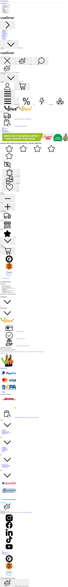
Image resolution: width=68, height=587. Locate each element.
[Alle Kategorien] (7, 94)
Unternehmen (4, 429)
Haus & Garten (4, 31)
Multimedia (4, 30)
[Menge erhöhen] (7, 198)
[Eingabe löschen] (7, 61)
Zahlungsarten (4, 447)
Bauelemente (4, 35)
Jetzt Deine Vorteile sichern (4, 353)
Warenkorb (4, 10)
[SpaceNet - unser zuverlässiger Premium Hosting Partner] (9, 486)
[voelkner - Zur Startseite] (7, 20)
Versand (3, 194)
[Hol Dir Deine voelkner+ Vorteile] (18, 111)
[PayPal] (9, 376)
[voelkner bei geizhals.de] (9, 493)
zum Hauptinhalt (4, 6)
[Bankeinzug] (9, 390)
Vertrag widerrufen (5, 467)
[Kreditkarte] (9, 383)
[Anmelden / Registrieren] (7, 89)
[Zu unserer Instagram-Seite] (9, 521)
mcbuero (1, 229)
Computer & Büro (5, 29)
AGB (3, 551)
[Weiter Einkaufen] (7, 25)
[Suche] (41, 61)
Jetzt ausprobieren (3, 73)
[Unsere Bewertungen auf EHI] (9, 269)
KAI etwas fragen (3, 513)
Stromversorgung (4, 33)
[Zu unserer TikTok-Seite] (9, 542)
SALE (3, 37)
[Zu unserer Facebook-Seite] (9, 528)
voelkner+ (3, 430)
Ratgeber (3, 451)
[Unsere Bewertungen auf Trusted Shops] (9, 262)
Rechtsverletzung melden (6, 466)
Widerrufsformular (5, 449)
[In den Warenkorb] (7, 251)
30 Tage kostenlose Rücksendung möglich (20, 126)
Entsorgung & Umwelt (5, 278)
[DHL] (9, 402)
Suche (3, 8)
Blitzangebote (51, 104)
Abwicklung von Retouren (6, 465)
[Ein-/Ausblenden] (7, 241)
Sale (34, 104)
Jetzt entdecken (29, 512)
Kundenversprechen (5, 433)
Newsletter (3, 450)
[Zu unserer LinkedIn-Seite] (9, 535)
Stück (1, 202)
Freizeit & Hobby (4, 36)
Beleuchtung (4, 32)
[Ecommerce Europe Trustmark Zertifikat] (9, 276)
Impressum (3, 553)
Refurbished (4, 39)
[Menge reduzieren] (7, 206)
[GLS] (9, 409)
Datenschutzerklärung (5, 552)
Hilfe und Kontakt (5, 464)
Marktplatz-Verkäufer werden (6, 432)
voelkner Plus (4, 38)
